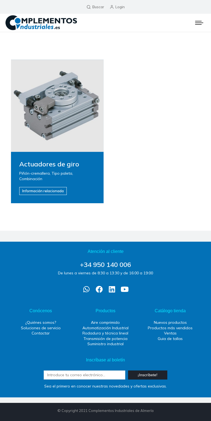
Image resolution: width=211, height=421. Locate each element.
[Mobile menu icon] (199, 23)
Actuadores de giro (49, 164)
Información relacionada (43, 191)
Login (120, 7)
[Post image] (57, 106)
